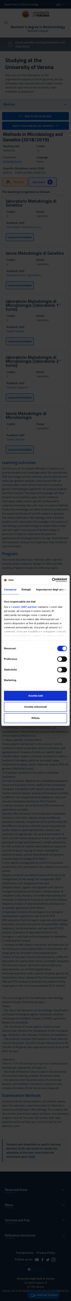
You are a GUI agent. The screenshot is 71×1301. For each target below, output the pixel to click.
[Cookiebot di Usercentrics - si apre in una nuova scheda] (52, 580)
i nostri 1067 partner (24, 606)
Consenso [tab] (10, 589)
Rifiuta (35, 718)
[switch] (62, 659)
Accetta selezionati (35, 706)
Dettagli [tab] (26, 589)
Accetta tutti (35, 695)
